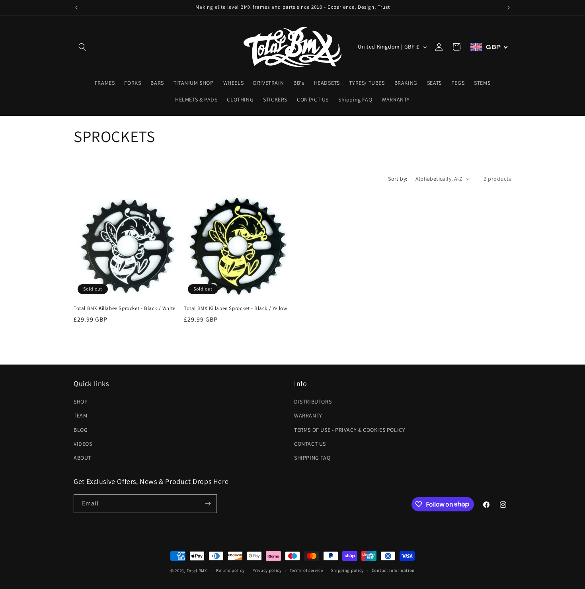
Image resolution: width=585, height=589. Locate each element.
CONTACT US (310, 443)
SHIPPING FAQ (312, 457)
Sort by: (397, 178)
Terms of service (306, 570)
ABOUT (82, 457)
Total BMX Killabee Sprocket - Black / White (125, 308)
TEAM (80, 415)
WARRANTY (308, 415)
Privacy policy (267, 570)
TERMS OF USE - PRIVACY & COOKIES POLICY (349, 429)
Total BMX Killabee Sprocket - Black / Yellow (235, 308)
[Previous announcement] (76, 7)
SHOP (81, 401)
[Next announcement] (508, 7)
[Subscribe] (207, 503)
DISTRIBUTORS (313, 401)
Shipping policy (347, 570)
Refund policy (230, 570)
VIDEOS (83, 443)
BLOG (81, 429)
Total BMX (197, 570)
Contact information (393, 570)
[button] (82, 47)
